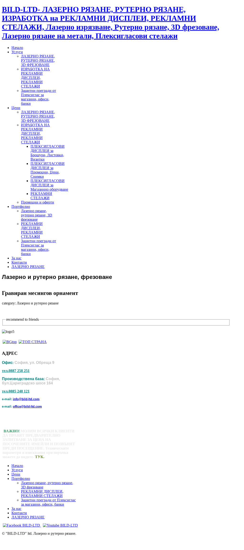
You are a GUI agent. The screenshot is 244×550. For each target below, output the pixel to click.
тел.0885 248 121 (16, 391)
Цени (15, 474)
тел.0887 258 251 (16, 371)
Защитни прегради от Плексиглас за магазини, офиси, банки (48, 502)
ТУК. (39, 457)
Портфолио (20, 479)
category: (9, 303)
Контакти (19, 513)
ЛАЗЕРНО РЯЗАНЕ (28, 517)
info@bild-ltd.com (26, 399)
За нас (16, 509)
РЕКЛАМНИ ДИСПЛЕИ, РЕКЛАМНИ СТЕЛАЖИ (42, 493)
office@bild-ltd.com (27, 406)
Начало (17, 466)
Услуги (17, 470)
